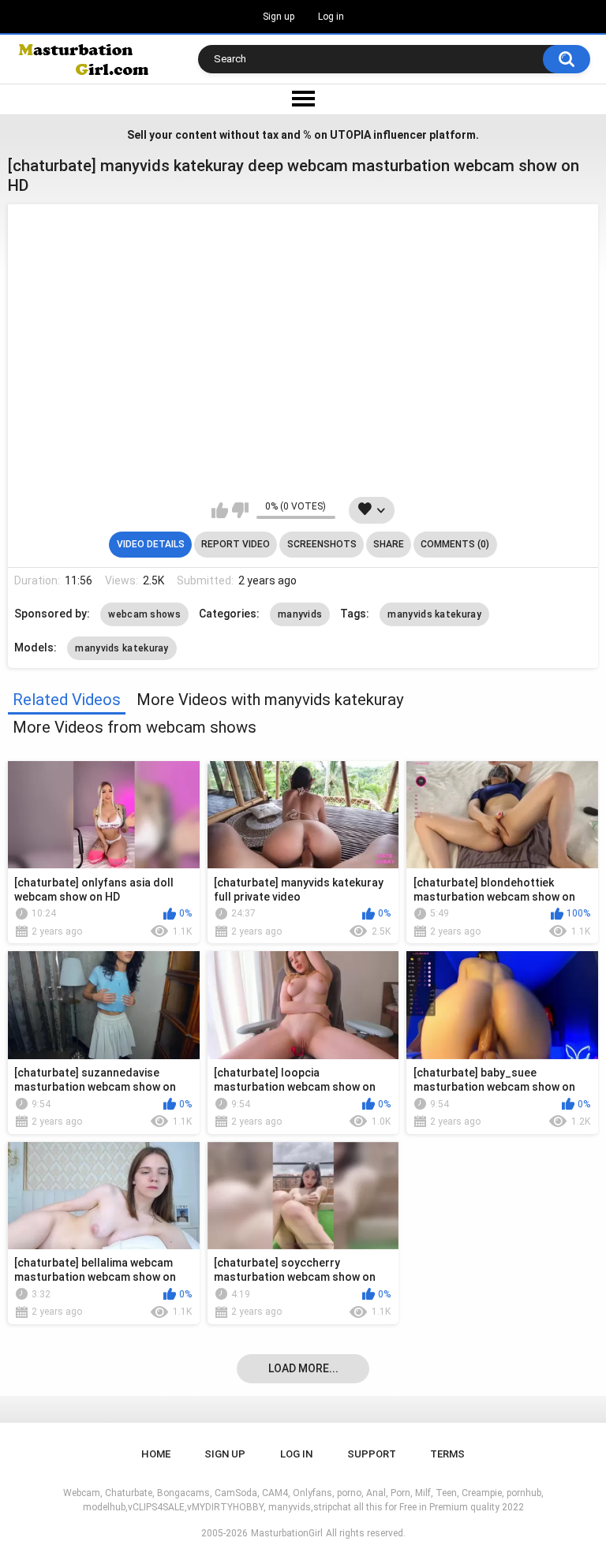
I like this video (219, 510)
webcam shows (144, 614)
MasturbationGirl (287, 1533)
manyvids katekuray (434, 614)
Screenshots (322, 544)
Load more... (303, 1368)
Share (388, 544)
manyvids (300, 614)
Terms (447, 1454)
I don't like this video (240, 510)
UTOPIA (350, 135)
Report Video (235, 544)
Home (155, 1454)
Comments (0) (455, 544)
